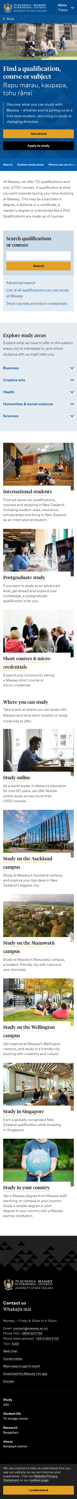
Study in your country (26, 1187)
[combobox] (38, 260)
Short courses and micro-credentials (36, 303)
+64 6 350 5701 (47, 1338)
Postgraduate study (24, 577)
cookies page (39, 1480)
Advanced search (20, 283)
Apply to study (38, 146)
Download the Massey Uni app (25, 1374)
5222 (15, 1344)
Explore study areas (30, 164)
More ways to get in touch (21, 1366)
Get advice (39, 134)
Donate (8, 1381)
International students (27, 491)
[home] (28, 8)
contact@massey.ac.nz (30, 1328)
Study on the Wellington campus (29, 1031)
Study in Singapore (23, 1111)
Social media (12, 1359)
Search (8, 164)
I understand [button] (38, 1490)
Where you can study (62, 164)
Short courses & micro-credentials (27, 662)
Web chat (10, 1351)
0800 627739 (32, 1333)
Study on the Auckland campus (27, 862)
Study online (16, 777)
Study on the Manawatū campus (28, 947)
